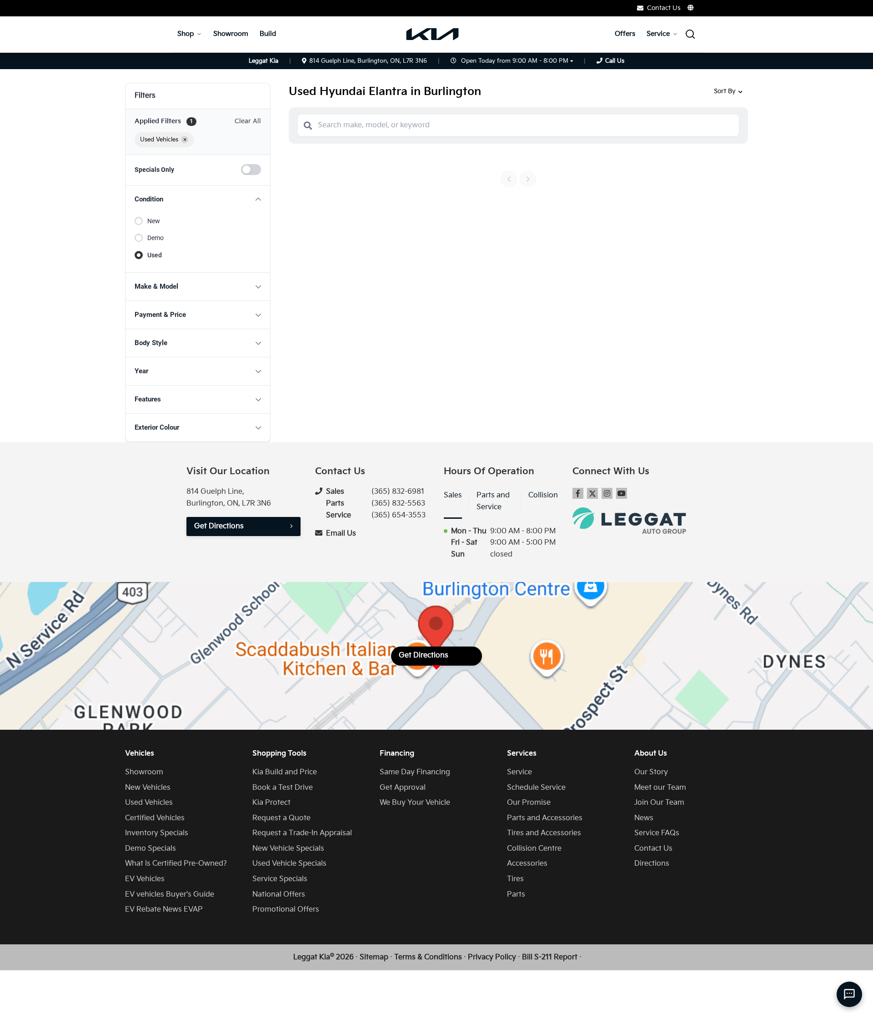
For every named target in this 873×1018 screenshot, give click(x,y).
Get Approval (403, 787)
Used (154, 255)
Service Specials (279, 879)
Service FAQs (656, 833)
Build (268, 34)
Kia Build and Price (284, 772)
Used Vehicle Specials (289, 863)
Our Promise (529, 802)
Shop (185, 34)
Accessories (527, 863)
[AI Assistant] (849, 994)
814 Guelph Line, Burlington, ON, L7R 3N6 (368, 61)
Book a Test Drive (282, 787)
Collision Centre (534, 848)
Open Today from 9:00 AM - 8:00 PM (514, 61)
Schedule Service (536, 787)
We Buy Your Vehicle (415, 802)
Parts (516, 894)
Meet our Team (660, 787)
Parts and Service (493, 501)
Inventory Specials (156, 833)
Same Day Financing (415, 772)
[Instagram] (607, 493)
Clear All (248, 121)
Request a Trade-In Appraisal (302, 833)
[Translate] (691, 8)
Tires (515, 879)
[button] (197, 199)
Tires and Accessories (544, 833)
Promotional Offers (285, 909)
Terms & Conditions (428, 957)
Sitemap (374, 957)
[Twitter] (592, 493)
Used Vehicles (149, 802)
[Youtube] (621, 493)
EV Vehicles (145, 879)
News (643, 818)
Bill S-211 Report (549, 957)
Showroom (230, 34)
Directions (651, 863)
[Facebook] (577, 493)
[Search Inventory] (690, 34)
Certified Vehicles (155, 818)
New (153, 221)
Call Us (614, 61)
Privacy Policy (492, 957)
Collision (543, 495)
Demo (155, 237)
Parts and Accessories (544, 818)
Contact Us (653, 848)
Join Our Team (659, 802)
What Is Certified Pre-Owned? (176, 863)
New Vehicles (148, 787)
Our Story (651, 772)
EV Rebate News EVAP (164, 909)
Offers (625, 34)
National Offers (278, 894)
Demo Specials (150, 848)
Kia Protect (271, 802)
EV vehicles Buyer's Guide (169, 894)
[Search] (308, 125)
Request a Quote (281, 818)
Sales (453, 495)
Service (658, 34)
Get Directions (219, 526)
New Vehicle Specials (288, 848)
